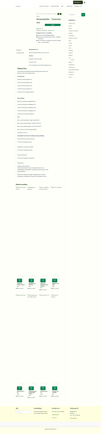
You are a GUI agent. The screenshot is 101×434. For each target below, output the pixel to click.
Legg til (52, 24)
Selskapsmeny (71, 64)
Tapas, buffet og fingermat (74, 69)
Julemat (70, 45)
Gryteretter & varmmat (73, 38)
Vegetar (70, 77)
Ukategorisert (71, 72)
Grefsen (42, 28)
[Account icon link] (84, 2)
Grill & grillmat (71, 35)
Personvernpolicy (73, 418)
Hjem (37, 13)
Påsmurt (43, 13)
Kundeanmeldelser (44, 413)
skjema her (57, 411)
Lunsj (40, 13)
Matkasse (70, 62)
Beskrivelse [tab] (19, 50)
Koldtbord (70, 55)
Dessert (70, 28)
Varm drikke (71, 74)
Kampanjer (71, 52)
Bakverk (70, 25)
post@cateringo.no (55, 414)
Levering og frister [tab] (20, 52)
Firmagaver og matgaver (73, 30)
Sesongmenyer (71, 67)
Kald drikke (71, 50)
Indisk (70, 40)
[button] (63, 6)
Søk (83, 14)
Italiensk (70, 43)
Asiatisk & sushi (72, 23)
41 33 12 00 (54, 417)
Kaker (70, 48)
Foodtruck (71, 33)
